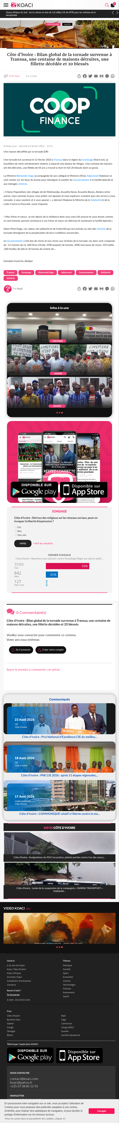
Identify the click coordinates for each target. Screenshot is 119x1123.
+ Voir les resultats (43, 543)
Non (20, 531)
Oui (19, 527)
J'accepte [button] (101, 1111)
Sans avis (22, 535)
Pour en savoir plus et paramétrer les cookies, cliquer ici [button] (35, 1118)
